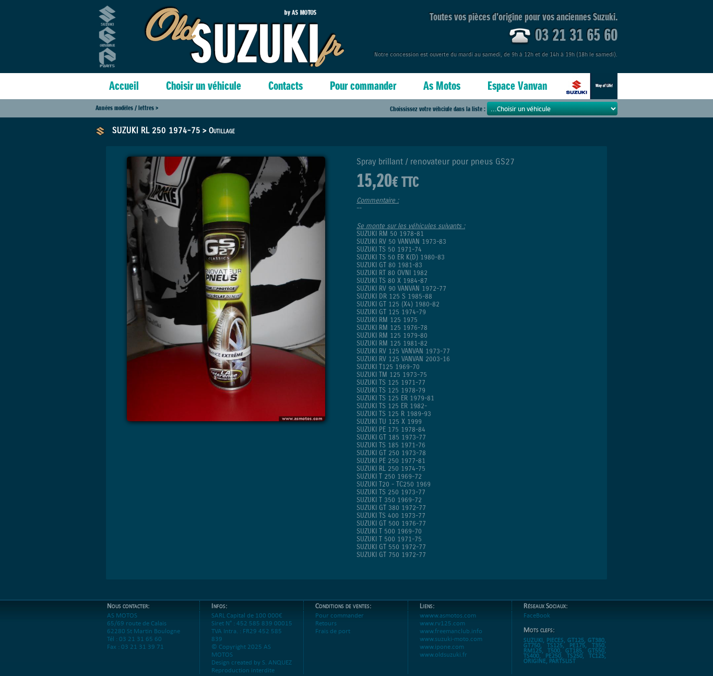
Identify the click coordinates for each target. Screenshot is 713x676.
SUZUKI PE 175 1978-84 (390, 429)
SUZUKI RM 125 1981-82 (391, 343)
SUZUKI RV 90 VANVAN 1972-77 (401, 288)
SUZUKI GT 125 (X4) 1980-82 (397, 304)
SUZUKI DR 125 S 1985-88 (394, 296)
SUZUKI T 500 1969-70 (389, 531)
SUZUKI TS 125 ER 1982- (391, 406)
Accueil (124, 86)
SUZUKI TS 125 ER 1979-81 (395, 398)
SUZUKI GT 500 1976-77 (391, 523)
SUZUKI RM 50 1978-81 (390, 234)
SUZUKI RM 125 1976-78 (391, 327)
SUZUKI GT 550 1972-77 (391, 547)
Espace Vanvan (517, 86)
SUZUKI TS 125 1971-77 (390, 382)
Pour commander (363, 86)
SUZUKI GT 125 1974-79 (391, 312)
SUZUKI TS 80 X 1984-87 (391, 280)
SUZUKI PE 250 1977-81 (390, 461)
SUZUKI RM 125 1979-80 (391, 335)
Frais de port (332, 631)
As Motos (441, 86)
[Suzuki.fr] (590, 86)
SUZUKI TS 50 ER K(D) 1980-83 (400, 257)
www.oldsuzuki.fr (443, 654)
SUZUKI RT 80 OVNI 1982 (391, 273)
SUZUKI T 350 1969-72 (389, 500)
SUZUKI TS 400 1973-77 (390, 515)
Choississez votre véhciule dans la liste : (438, 108)
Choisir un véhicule (203, 86)
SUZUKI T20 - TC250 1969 (393, 484)
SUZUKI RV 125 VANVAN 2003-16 (403, 359)
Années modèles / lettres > (127, 107)
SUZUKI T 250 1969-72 (389, 476)
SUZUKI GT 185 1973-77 (391, 437)
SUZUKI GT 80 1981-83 (389, 265)
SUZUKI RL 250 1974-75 (156, 130)
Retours (326, 623)
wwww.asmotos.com (448, 615)
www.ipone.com (442, 646)
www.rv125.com (442, 623)
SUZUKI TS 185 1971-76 (390, 445)
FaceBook (537, 615)
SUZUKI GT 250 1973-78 (391, 453)
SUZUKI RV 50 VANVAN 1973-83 (401, 241)
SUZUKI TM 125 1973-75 (391, 374)
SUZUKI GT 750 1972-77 (391, 555)
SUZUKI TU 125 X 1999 (389, 421)
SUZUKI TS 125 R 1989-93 (393, 414)
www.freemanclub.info (451, 631)
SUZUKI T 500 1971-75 (389, 539)
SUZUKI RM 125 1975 (387, 320)
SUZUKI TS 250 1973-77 (390, 492)
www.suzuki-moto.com (451, 639)
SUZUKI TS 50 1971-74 (389, 249)
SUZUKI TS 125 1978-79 (390, 390)
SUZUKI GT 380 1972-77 (391, 508)
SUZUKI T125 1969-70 (388, 367)
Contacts (285, 86)
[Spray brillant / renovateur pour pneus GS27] (226, 418)
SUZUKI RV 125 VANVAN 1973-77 (403, 351)
